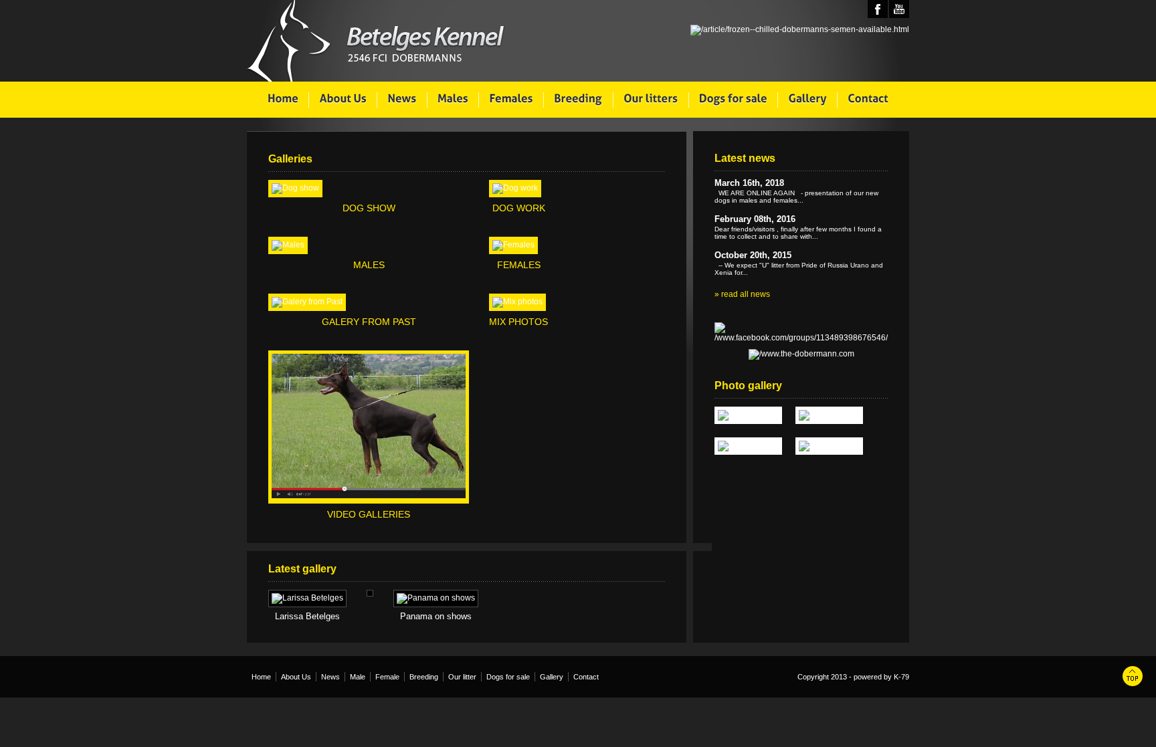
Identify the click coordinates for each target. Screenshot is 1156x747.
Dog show (369, 208)
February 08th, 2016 (754, 219)
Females (519, 264)
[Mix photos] (517, 301)
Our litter (462, 677)
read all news (745, 294)
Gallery (551, 677)
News (330, 677)
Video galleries (368, 514)
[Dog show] (295, 188)
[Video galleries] (369, 495)
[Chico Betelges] (829, 446)
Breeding (423, 677)
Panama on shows (436, 616)
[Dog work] (515, 188)
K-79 (901, 677)
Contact (586, 677)
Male (357, 677)
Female (387, 677)
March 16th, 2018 (749, 183)
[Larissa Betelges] (307, 598)
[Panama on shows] (436, 598)
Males (369, 264)
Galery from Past (369, 321)
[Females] (513, 244)
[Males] (288, 244)
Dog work (518, 208)
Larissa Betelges (307, 616)
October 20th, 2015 (752, 255)
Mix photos (518, 321)
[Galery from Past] (307, 301)
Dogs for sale (508, 677)
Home (261, 677)
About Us (296, 677)
